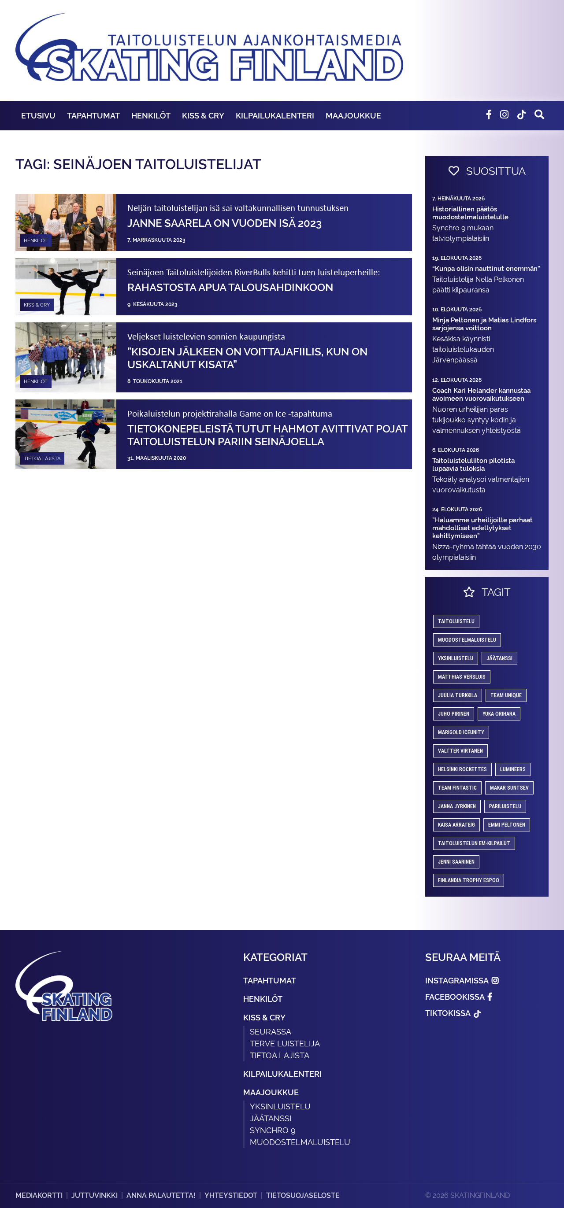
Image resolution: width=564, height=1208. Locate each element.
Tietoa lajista (279, 1055)
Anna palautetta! (161, 1195)
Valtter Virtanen (460, 751)
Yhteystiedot (230, 1195)
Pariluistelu (505, 806)
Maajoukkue (353, 115)
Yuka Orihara (499, 714)
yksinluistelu (455, 658)
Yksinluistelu (280, 1106)
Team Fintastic (457, 788)
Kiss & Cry (203, 115)
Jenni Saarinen (456, 862)
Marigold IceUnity (461, 732)
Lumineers (513, 769)
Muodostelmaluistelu (467, 640)
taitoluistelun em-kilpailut (474, 843)
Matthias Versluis (462, 677)
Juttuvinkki (94, 1195)
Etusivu (38, 115)
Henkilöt (151, 115)
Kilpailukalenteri (275, 115)
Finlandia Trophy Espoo (468, 880)
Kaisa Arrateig (456, 825)
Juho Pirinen (453, 714)
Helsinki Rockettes (462, 769)
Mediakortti (39, 1195)
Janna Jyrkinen (457, 806)
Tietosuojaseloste (303, 1195)
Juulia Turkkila (457, 695)
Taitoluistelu (456, 621)
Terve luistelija (285, 1043)
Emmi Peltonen (506, 825)
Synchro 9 (273, 1130)
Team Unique (506, 695)
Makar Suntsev (509, 788)
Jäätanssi (499, 658)
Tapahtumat (93, 115)
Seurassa (270, 1031)
